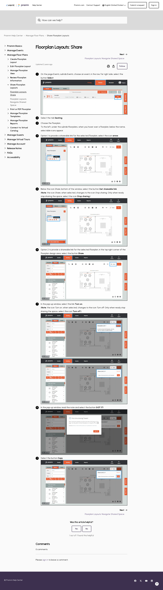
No (87, 529)
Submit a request (137, 5)
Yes (76, 529)
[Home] (17, 5)
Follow (122, 66)
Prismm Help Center (13, 35)
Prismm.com (79, 5)
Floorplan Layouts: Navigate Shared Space (18, 102)
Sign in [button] (154, 5)
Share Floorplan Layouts (58, 35)
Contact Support (93, 5)
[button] (18, 46)
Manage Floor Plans (35, 35)
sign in (45, 560)
